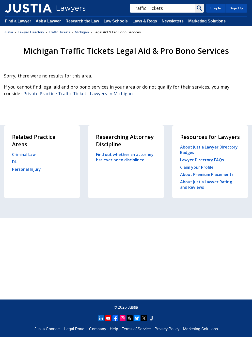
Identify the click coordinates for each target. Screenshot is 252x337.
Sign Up (236, 8)
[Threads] (130, 318)
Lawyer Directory (31, 32)
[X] (144, 318)
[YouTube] (108, 318)
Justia (8, 32)
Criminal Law (24, 154)
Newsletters (173, 21)
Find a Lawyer (18, 21)
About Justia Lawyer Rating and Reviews (206, 184)
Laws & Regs (144, 21)
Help (114, 329)
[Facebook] (115, 318)
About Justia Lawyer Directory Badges (209, 149)
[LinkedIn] (101, 318)
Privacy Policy (167, 329)
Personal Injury (26, 169)
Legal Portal (74, 329)
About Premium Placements (207, 174)
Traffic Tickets (59, 32)
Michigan (82, 32)
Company (97, 329)
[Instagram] (123, 318)
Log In (215, 8)
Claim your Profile (197, 167)
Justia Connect (47, 329)
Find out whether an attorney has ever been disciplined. (125, 157)
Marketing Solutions (207, 21)
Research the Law (82, 21)
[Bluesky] (137, 318)
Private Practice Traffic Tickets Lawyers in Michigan (78, 93)
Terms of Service (136, 329)
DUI (15, 162)
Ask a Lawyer (49, 21)
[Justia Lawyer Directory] (28, 8)
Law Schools (116, 21)
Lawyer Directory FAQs (202, 160)
